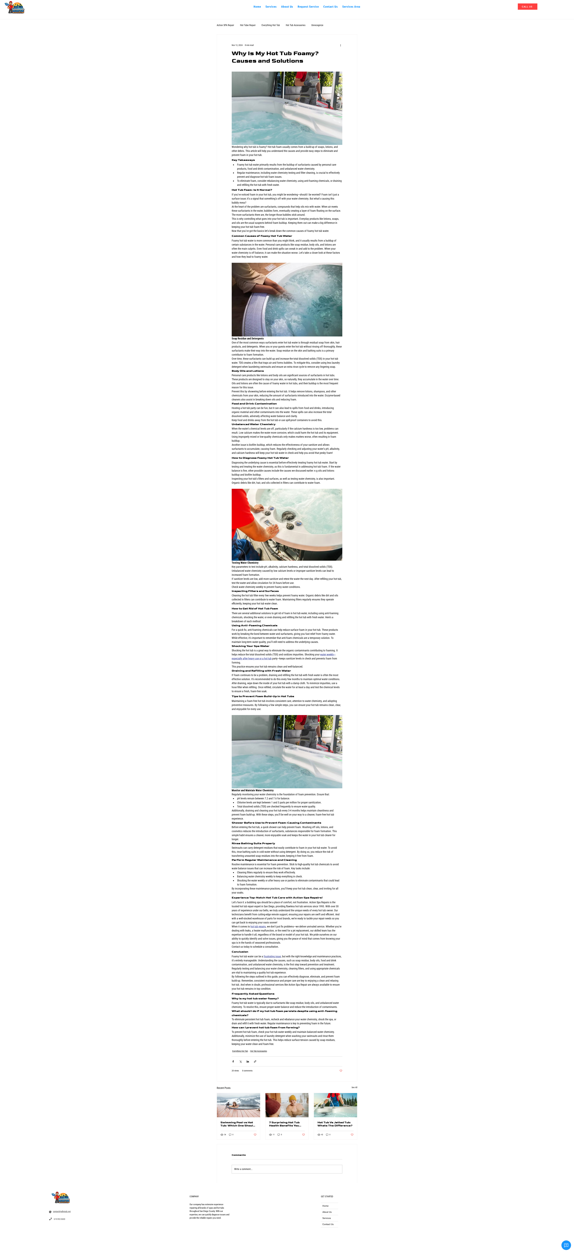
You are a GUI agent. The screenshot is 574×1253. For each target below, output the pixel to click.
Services (326, 1218)
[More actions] (340, 45)
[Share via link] (255, 1061)
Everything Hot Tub (271, 25)
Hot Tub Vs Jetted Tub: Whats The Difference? (334, 1124)
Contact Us (328, 1224)
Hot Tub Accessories (295, 25)
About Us (327, 1212)
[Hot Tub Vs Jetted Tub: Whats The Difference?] (335, 1105)
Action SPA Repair (225, 25)
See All (354, 1087)
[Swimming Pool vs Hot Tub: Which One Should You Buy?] (238, 1105)
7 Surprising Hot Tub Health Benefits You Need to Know (284, 1124)
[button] (351, 6)
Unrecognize (317, 25)
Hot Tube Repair (248, 25)
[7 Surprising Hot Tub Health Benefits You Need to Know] (287, 1105)
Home (325, 1206)
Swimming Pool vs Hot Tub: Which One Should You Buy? (237, 1124)
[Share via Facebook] (233, 1061)
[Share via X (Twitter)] (240, 1061)
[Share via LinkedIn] (247, 1061)
